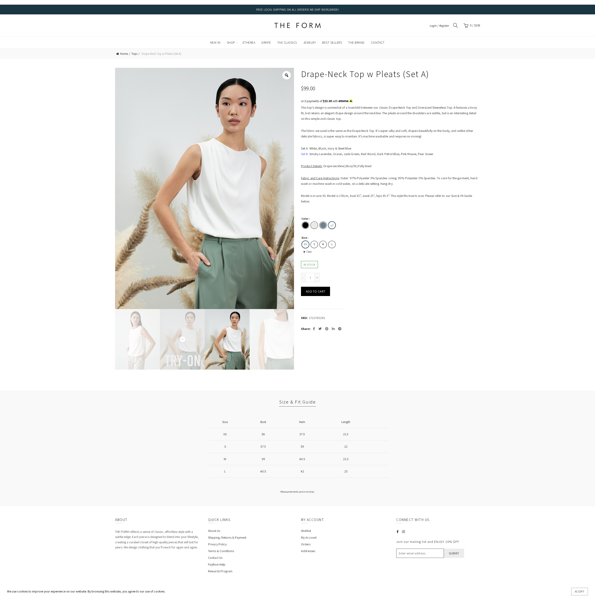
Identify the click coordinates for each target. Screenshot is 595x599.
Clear (309, 251)
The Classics (287, 42)
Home (124, 54)
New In (215, 42)
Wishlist (306, 531)
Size (304, 237)
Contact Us (215, 558)
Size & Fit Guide (297, 402)
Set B (304, 154)
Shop (231, 42)
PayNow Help (216, 564)
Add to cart (315, 291)
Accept (579, 591)
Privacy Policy (217, 544)
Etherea (249, 42)
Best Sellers (332, 42)
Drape (266, 42)
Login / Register (439, 26)
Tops (134, 54)
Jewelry (309, 42)
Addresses (308, 551)
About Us (214, 531)
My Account (309, 537)
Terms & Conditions (221, 551)
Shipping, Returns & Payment (227, 537)
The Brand (356, 42)
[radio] (305, 225)
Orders (306, 544)
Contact (378, 42)
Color (304, 218)
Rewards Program (220, 571)
